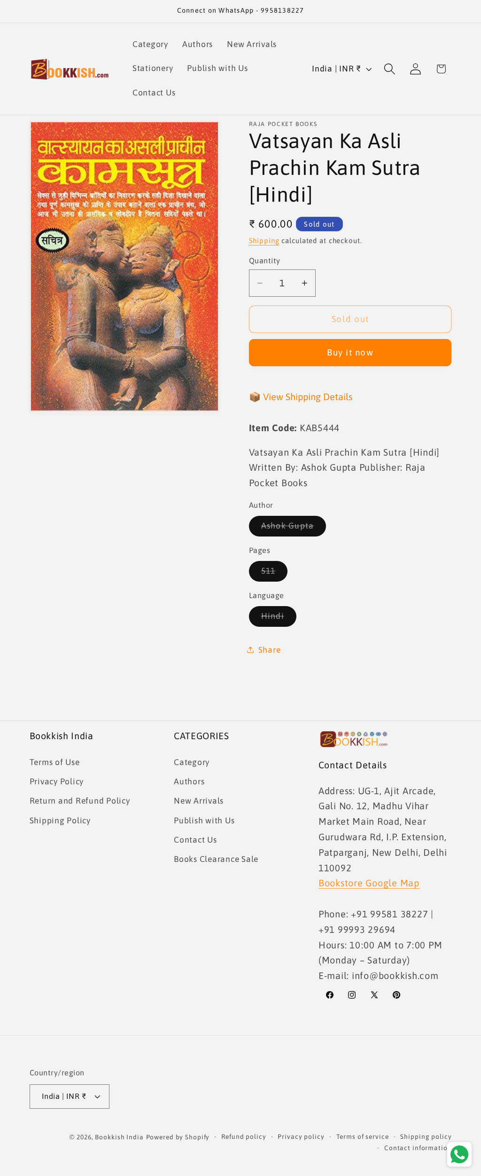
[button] (390, 69)
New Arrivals (199, 800)
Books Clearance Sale (216, 859)
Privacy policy (301, 1136)
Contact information (418, 1148)
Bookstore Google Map (368, 882)
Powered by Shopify (178, 1137)
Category (191, 762)
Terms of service (362, 1136)
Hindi (278, 619)
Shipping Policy (60, 820)
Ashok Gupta (293, 529)
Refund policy (243, 1136)
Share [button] (269, 650)
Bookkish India (119, 1137)
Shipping (264, 241)
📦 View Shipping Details (300, 396)
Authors (189, 781)
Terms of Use (55, 762)
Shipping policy (425, 1136)
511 (274, 574)
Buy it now (350, 352)
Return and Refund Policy (80, 800)
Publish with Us (204, 820)
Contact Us (195, 840)
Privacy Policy (57, 781)
